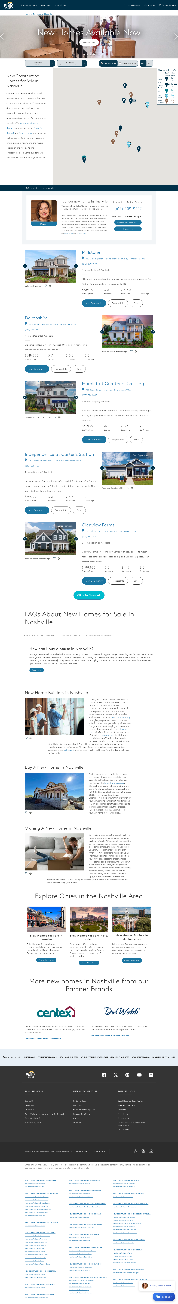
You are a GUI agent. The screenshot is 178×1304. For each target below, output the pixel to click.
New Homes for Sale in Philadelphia (124, 1207)
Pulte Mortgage (80, 1101)
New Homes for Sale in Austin (122, 1253)
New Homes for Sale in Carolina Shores (81, 1280)
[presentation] (2, 37)
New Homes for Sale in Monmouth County (82, 1251)
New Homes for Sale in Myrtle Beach (125, 1233)
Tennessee (37, 14)
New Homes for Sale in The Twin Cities (81, 1227)
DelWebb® (30, 1105)
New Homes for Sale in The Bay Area (36, 1197)
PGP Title (77, 1105)
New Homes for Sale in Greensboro (80, 1287)
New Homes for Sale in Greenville (124, 1226)
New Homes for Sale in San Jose (35, 1215)
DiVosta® (29, 1109)
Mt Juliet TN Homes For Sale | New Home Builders (105, 1057)
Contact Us (150, 5)
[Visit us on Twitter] (116, 1075)
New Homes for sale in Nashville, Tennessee (153, 1057)
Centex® (29, 1101)
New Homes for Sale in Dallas (122, 1256)
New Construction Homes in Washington (130, 1280)
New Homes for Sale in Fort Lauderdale (37, 1236)
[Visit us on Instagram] (151, 1075)
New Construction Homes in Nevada (84, 1234)
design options (106, 735)
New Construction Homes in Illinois (40, 1284)
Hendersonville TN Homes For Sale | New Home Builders (50, 1057)
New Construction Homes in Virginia (128, 1269)
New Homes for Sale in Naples (34, 1248)
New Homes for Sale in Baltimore (79, 1194)
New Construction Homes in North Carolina (88, 1277)
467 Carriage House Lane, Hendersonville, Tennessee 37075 (115, 258)
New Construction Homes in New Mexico (86, 1264)
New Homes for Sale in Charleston (124, 1217)
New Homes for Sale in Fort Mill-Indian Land (127, 1223)
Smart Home (25, 133)
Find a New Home (46, 960)
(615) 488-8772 (32, 329)
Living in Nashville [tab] (70, 635)
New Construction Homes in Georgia (40, 1271)
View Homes (89, 42)
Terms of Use (81, 1151)
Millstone (91, 252)
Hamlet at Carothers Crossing (113, 383)
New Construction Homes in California (41, 1194)
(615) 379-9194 (89, 263)
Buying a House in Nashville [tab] (39, 635)
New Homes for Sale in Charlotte (79, 1283)
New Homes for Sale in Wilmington (80, 1293)
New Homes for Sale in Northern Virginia (126, 1273)
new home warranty (121, 717)
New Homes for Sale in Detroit (79, 1217)
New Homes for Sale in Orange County (37, 1203)
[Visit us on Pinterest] (127, 1075)
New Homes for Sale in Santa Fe (79, 1270)
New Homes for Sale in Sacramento (36, 1212)
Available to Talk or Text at (128, 202)
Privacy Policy (100, 1151)
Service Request (169, 5)
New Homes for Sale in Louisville (79, 1183)
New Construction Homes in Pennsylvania (130, 1204)
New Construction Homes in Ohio (127, 1180)
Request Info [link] (127, 229)
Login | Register (134, 5)
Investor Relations (81, 1114)
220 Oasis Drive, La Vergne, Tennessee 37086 (108, 390)
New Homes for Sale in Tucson (34, 1187)
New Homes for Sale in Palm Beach (36, 1255)
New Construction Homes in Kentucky (85, 1180)
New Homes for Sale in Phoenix (35, 1183)
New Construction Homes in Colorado (41, 1222)
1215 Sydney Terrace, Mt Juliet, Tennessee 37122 (52, 324)
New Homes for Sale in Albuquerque (80, 1267)
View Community (94, 303)
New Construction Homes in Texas (127, 1250)
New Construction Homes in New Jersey (85, 1247)
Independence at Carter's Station (59, 454)
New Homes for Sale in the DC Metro (81, 1197)
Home (27, 14)
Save (136, 303)
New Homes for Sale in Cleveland (123, 1183)
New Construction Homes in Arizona (40, 1180)
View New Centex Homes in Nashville (43, 1038)
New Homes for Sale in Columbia (123, 1220)
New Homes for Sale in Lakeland (35, 1245)
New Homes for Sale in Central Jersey (81, 1257)
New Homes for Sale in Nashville (123, 1243)
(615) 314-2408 (89, 395)
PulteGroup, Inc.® (33, 1122)
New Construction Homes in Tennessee (129, 1240)
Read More (36, 670)
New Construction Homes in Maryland (85, 1190)
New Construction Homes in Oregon (128, 1194)
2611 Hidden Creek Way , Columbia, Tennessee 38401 (55, 460)
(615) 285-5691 (32, 465)
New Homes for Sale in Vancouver (124, 1286)
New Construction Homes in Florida (40, 1233)
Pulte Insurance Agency (84, 1109)
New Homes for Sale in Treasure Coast (37, 1264)
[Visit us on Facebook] (104, 1075)
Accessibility (123, 1118)
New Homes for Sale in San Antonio (124, 1262)
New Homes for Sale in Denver (35, 1226)
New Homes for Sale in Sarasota (35, 1258)
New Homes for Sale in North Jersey (80, 1254)
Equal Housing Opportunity (130, 1101)
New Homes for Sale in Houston (123, 1259)
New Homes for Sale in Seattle (123, 1283)
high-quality (69, 750)
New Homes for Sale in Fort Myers (36, 1239)
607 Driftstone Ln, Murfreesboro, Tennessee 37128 (111, 531)
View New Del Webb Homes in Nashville (110, 1035)
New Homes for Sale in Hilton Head (124, 1230)
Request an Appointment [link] (128, 222)
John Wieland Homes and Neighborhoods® (45, 1114)
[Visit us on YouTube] (139, 1075)
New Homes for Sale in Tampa (34, 1261)
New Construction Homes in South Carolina (132, 1214)
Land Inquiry (123, 1129)
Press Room (123, 1114)
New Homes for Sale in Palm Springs (36, 1206)
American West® (32, 1118)
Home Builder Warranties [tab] (99, 635)
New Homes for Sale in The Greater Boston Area (84, 1207)
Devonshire (36, 318)
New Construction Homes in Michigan (85, 1214)
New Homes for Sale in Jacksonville (36, 1242)
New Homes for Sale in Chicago (35, 1287)
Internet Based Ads (126, 1105)
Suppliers (122, 1109)
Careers (76, 1118)
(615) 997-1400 (89, 536)
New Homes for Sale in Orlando (35, 1251)
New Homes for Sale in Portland (123, 1197)
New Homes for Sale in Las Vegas (79, 1237)
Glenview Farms (98, 525)
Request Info (118, 303)
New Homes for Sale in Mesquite (79, 1240)
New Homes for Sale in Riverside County (38, 1209)
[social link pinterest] (50, 286)
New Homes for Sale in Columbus (124, 1187)
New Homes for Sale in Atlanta (35, 1274)
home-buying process (114, 783)
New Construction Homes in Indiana (40, 1294)
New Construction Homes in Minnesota (85, 1224)
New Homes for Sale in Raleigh (79, 1290)
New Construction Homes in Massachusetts (87, 1204)
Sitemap (77, 1122)
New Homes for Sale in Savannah (35, 1277)
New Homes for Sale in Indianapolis (36, 1298)
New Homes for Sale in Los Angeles (36, 1200)
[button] (29, 5)
